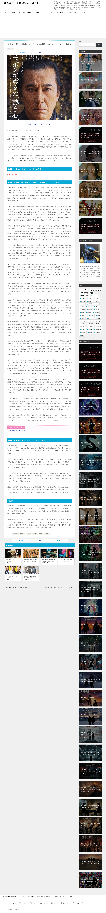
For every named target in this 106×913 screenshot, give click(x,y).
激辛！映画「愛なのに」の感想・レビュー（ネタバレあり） (30, 561)
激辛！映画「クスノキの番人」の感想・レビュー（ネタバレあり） (90, 644)
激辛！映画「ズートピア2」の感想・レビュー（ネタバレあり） (90, 444)
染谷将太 (83, 318)
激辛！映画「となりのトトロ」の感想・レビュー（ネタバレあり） (90, 226)
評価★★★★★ (16, 12)
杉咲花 (82, 312)
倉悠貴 (98, 298)
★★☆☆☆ (15, 533)
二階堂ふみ (91, 298)
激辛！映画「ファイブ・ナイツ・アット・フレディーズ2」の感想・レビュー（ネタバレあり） (90, 771)
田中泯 (40, 533)
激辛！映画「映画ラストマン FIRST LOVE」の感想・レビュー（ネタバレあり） (90, 716)
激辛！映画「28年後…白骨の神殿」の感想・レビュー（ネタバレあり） (91, 844)
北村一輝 (83, 301)
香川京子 (47, 533)
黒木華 (82, 335)
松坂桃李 (96, 312)
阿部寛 (90, 332)
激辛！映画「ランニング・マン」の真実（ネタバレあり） (90, 662)
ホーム (6, 12)
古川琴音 (83, 303)
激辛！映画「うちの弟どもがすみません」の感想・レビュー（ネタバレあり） (90, 117)
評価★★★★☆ (27, 12)
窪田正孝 (99, 326)
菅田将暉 (83, 329)
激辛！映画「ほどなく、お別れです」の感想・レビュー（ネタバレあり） (90, 516)
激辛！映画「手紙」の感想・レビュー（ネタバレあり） (90, 62)
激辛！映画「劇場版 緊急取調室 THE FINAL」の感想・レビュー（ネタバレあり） (90, 807)
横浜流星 (98, 318)
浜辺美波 (83, 323)
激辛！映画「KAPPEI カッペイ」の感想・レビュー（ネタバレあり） (22, 587)
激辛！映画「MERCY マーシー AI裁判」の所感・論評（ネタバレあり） (90, 753)
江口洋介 (98, 321)
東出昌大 (29, 533)
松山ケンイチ (84, 315)
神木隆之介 (84, 326)
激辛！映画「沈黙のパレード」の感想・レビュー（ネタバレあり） (13, 578)
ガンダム (95, 295)
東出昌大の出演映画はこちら (17, 430)
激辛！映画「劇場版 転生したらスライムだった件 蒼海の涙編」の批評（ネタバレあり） (90, 462)
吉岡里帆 (90, 304)
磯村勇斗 (98, 323)
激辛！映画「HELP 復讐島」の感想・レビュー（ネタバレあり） (90, 698)
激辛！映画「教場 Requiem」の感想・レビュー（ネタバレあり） (90, 480)
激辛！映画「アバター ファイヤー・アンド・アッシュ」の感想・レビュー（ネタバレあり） (90, 789)
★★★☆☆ (87, 292)
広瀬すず (83, 309)
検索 (80, 41)
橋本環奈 (83, 321)
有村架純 (97, 309)
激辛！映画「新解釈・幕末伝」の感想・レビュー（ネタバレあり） (90, 880)
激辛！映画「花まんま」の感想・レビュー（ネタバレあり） (90, 81)
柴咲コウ (90, 318)
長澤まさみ (98, 329)
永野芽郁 (91, 321)
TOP (14, 896)
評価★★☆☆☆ (50, 12)
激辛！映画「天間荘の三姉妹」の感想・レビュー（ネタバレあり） (30, 578)
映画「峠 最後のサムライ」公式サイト (39, 124)
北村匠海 (90, 301)
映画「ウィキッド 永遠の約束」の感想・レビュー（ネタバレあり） (90, 553)
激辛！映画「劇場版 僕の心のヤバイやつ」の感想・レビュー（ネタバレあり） (90, 607)
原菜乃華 (97, 301)
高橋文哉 (98, 332)
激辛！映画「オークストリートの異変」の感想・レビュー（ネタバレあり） (90, 135)
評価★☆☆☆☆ (61, 12)
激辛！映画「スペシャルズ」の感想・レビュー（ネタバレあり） (90, 535)
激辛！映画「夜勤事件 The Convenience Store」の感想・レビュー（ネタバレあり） (90, 589)
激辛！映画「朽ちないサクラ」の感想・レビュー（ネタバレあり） (90, 153)
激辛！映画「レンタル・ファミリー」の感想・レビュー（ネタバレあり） (90, 571)
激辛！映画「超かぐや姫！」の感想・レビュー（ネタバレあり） (90, 407)
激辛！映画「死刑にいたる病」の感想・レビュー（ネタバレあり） (13, 561)
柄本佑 (98, 315)
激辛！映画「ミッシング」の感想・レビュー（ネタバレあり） (90, 99)
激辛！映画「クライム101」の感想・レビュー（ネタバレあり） (90, 626)
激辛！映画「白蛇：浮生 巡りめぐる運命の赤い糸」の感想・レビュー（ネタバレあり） (90, 735)
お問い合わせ (72, 12)
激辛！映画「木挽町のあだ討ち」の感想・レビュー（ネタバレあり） (90, 498)
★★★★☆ (96, 290)
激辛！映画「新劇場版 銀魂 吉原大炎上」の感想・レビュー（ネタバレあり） (90, 425)
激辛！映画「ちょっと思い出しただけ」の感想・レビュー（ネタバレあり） (48, 561)
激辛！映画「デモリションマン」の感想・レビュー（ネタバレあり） (90, 371)
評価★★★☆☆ (39, 12)
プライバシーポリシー (85, 12)
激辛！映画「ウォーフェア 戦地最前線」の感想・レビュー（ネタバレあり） (90, 826)
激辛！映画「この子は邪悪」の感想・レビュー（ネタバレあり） (59, 587)
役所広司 (22, 533)
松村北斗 (92, 315)
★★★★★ (84, 289)
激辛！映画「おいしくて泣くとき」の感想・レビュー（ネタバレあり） (91, 172)
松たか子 (35, 533)
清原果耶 (91, 323)
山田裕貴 (97, 306)
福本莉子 (92, 326)
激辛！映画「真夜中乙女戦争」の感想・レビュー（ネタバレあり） (66, 561)
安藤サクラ (89, 306)
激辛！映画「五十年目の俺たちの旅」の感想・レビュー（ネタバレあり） (90, 862)
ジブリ (83, 298)
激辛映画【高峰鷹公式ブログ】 (21, 2)
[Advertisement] (53, 26)
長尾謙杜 (90, 329)
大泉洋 (82, 306)
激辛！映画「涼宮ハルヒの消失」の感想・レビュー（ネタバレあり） (90, 680)
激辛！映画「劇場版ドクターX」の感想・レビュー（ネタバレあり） (90, 208)
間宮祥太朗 (83, 332)
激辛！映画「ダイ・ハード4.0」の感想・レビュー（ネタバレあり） (90, 353)
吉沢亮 (97, 304)
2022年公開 (10, 49)
